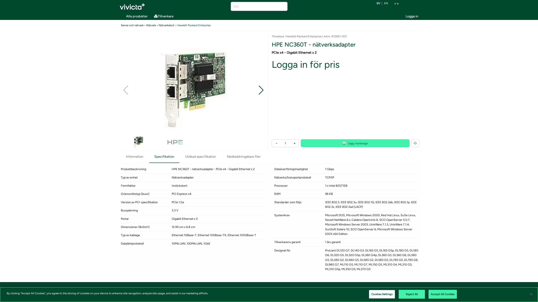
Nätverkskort (166, 25)
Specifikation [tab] (164, 157)
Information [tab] (134, 157)
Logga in (412, 16)
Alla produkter (137, 16)
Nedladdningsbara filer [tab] (244, 157)
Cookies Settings (382, 294)
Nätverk (151, 25)
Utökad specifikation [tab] (200, 157)
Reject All (412, 294)
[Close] (531, 294)
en (386, 3)
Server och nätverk (132, 25)
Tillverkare (166, 16)
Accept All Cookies (443, 294)
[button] (261, 90)
